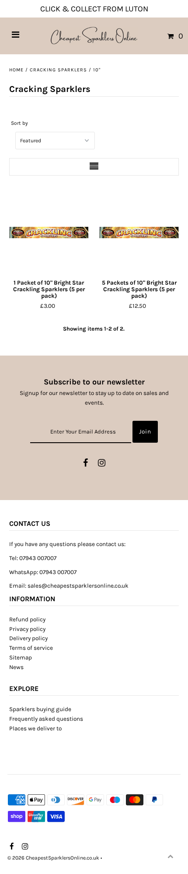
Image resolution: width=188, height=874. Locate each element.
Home (16, 70)
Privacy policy (27, 629)
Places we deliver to (35, 728)
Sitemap (20, 657)
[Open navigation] (15, 36)
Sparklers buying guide (40, 709)
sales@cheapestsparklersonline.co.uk (78, 585)
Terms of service (31, 648)
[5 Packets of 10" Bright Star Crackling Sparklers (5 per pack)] (138, 232)
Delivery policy (28, 638)
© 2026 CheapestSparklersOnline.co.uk (53, 858)
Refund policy (27, 619)
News (16, 667)
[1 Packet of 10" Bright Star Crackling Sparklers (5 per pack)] (48, 232)
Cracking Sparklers (58, 70)
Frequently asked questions (46, 718)
